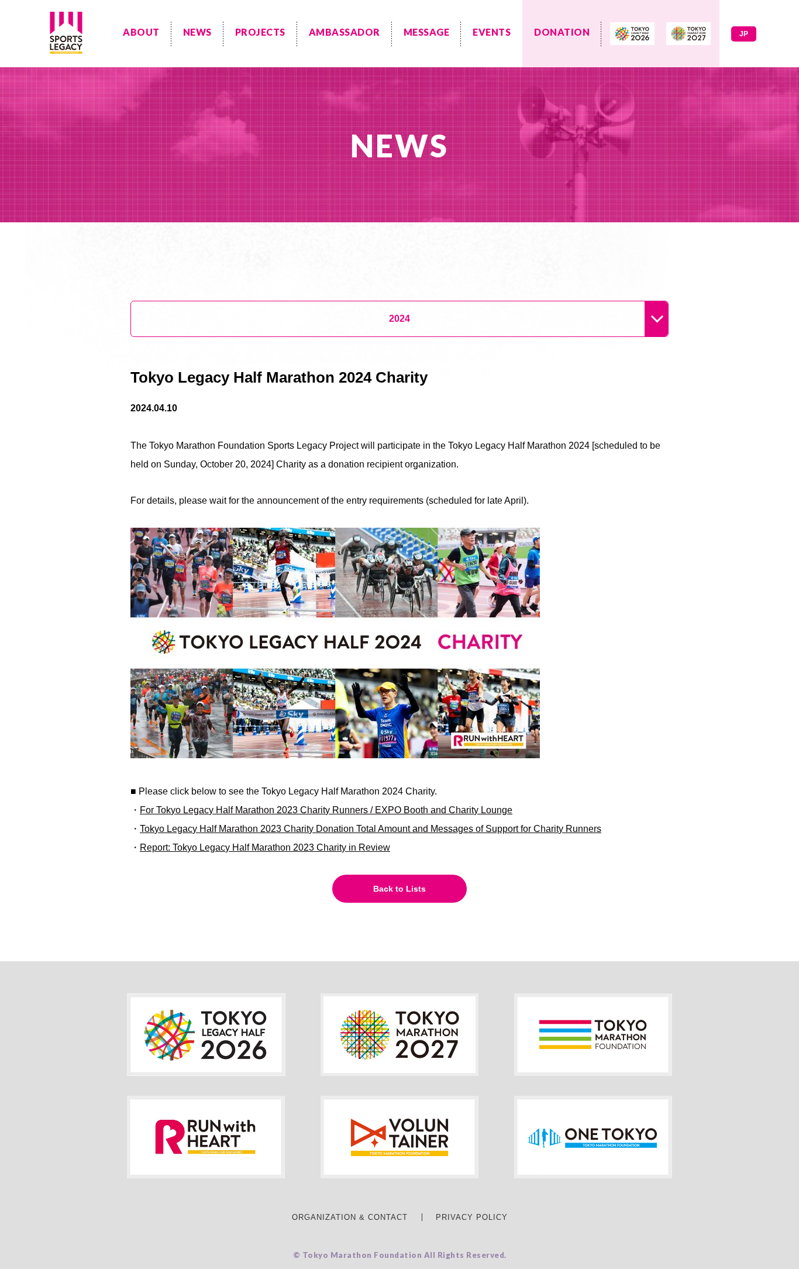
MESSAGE (427, 31)
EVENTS (492, 31)
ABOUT (141, 31)
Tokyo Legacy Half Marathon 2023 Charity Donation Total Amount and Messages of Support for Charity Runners (370, 829)
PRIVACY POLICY (472, 1217)
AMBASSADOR (344, 31)
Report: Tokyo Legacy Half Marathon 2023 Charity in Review (265, 847)
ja (743, 34)
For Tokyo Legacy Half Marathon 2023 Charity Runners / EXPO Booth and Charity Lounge (326, 810)
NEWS (197, 31)
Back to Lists (399, 888)
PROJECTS (260, 31)
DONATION (562, 31)
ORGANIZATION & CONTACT (350, 1217)
